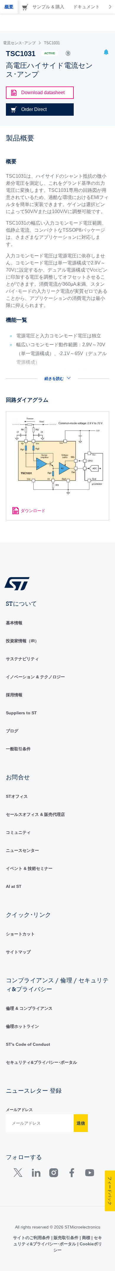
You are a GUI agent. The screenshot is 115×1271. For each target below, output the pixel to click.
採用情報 (14, 694)
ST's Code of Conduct (28, 1044)
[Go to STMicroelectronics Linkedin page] (36, 1174)
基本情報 (14, 622)
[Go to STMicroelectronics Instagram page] (53, 1174)
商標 (86, 1237)
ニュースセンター (22, 850)
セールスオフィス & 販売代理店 (35, 814)
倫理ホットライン (22, 1026)
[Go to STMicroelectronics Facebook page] (71, 1174)
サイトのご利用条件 (32, 1237)
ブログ (12, 730)
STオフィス (17, 796)
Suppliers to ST (21, 712)
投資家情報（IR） (22, 640)
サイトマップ (18, 952)
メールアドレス (19, 1109)
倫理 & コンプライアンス (29, 1008)
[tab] (9, 7)
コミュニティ (18, 832)
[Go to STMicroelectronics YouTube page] (89, 1174)
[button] (106, 53)
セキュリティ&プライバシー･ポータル (41, 1062)
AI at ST (14, 886)
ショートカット (20, 934)
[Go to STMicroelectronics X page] (19, 1174)
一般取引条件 (18, 748)
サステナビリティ (22, 658)
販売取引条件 (66, 1237)
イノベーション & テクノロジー (35, 676)
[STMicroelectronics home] (19, 583)
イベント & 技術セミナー (29, 868)
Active (49, 53)
